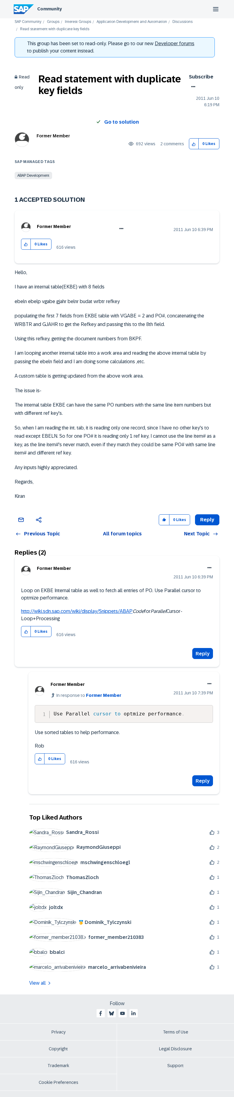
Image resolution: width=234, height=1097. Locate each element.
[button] (194, 144)
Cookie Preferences (58, 1082)
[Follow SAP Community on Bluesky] (111, 1013)
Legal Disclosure (175, 1048)
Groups (53, 22)
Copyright (58, 1048)
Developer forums (174, 43)
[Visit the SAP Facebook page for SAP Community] (100, 1013)
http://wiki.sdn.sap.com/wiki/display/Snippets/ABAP (77, 611)
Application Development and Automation (132, 22)
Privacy (58, 1032)
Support (175, 1065)
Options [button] (192, 86)
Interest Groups (78, 22)
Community (49, 8)
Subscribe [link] (201, 76)
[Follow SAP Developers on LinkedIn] (133, 1013)
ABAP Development (33, 175)
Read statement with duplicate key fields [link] (54, 29)
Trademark (58, 1065)
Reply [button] (207, 519)
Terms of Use (175, 1032)
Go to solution (121, 122)
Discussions (182, 22)
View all (37, 983)
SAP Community (28, 22)
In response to (88, 695)
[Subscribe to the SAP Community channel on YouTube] (122, 1013)
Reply (203, 653)
